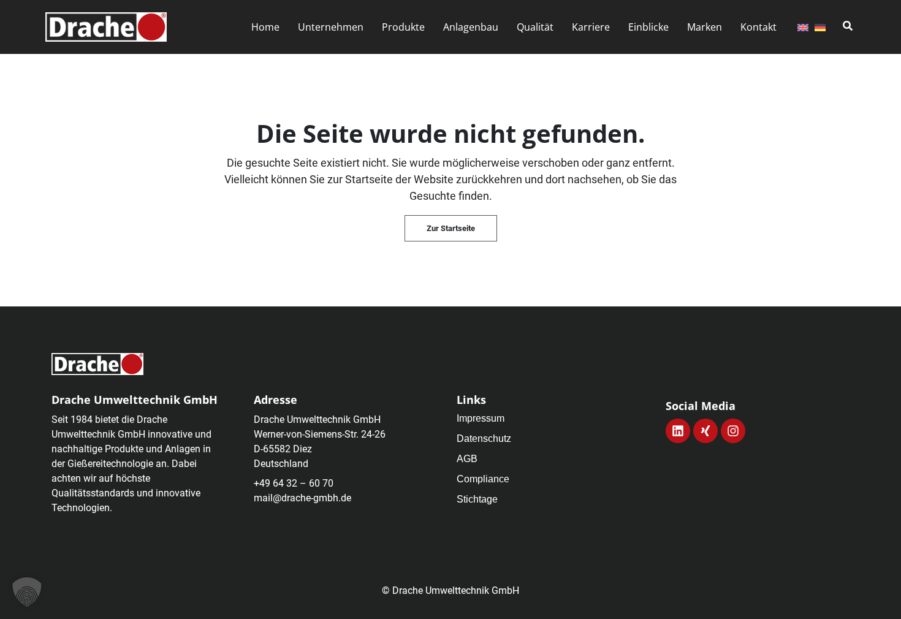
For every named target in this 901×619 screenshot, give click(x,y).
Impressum (480, 418)
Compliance (483, 479)
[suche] (848, 26)
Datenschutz (484, 438)
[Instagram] (733, 431)
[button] (330, 27)
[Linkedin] (678, 431)
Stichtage (477, 499)
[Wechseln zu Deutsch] (820, 27)
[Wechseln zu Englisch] (803, 27)
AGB (467, 459)
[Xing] (705, 431)
